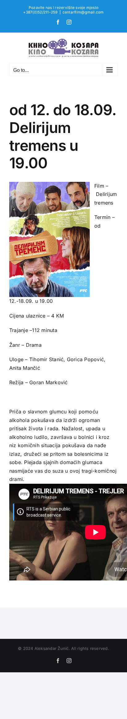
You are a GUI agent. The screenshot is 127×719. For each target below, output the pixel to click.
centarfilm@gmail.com (83, 12)
